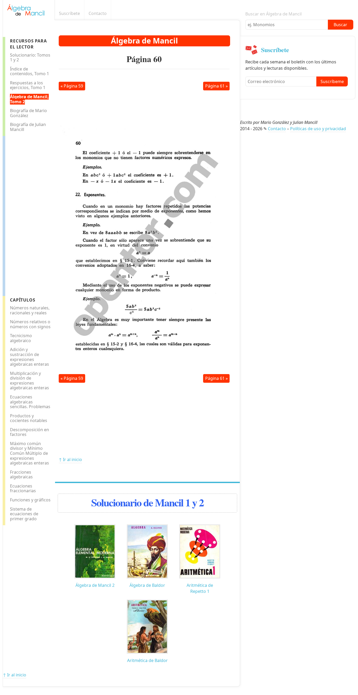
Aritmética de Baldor (147, 660)
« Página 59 (72, 86)
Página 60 (144, 59)
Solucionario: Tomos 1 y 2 (30, 57)
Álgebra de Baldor (147, 585)
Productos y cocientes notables (28, 418)
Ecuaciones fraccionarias (23, 488)
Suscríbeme (332, 81)
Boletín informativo (237, 13)
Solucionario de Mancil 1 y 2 (147, 502)
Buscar (340, 25)
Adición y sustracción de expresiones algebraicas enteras (29, 357)
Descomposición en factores (29, 432)
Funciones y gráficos (30, 500)
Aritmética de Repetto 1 (200, 588)
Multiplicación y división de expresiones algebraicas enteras (29, 380)
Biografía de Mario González (28, 113)
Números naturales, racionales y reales (30, 310)
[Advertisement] (26, 214)
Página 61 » (216, 86)
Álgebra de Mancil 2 (95, 585)
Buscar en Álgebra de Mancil (273, 14)
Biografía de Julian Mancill (28, 127)
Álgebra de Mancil (144, 40)
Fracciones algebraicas (21, 474)
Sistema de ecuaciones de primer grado (24, 514)
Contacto (98, 13)
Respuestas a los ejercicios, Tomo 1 (27, 85)
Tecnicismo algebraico (21, 338)
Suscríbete (69, 13)
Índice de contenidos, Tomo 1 (29, 71)
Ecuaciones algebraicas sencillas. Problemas (30, 401)
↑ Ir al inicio (70, 459)
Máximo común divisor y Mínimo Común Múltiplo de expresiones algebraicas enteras (29, 453)
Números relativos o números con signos (30, 324)
